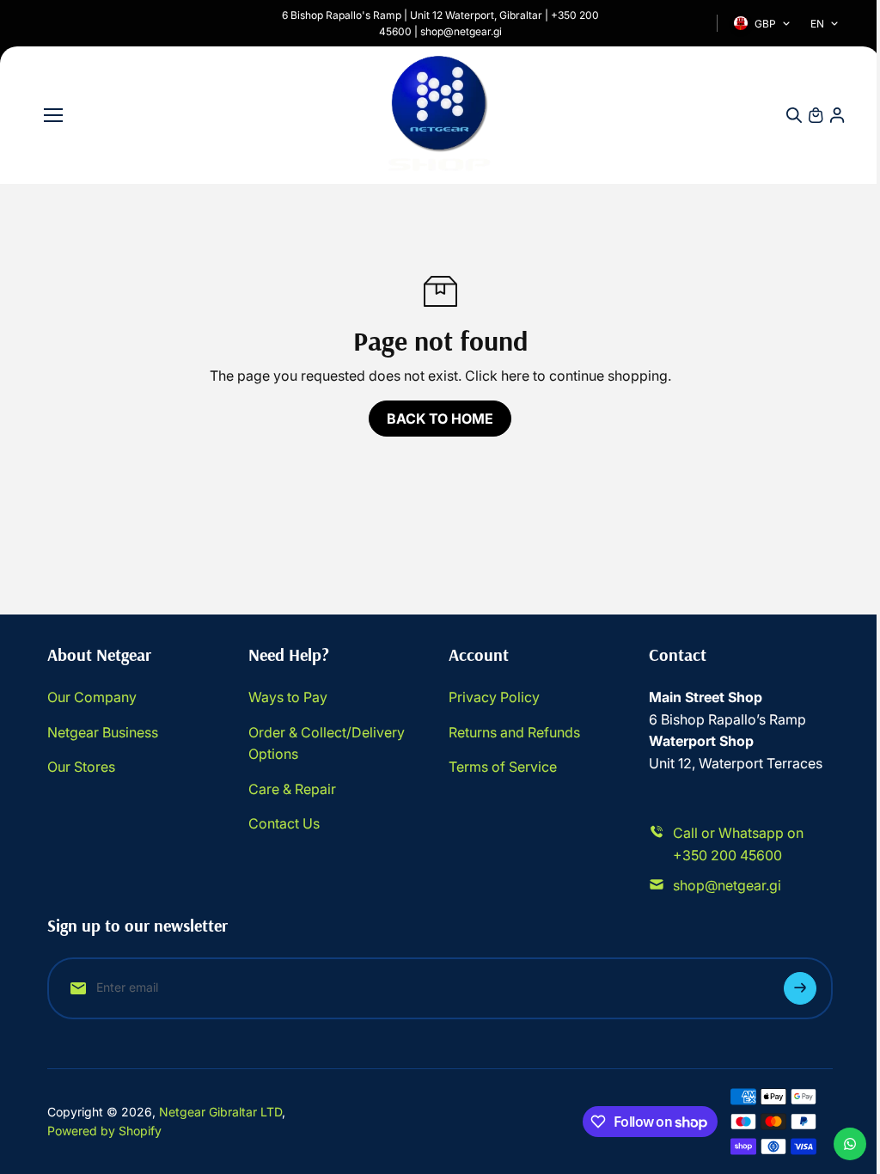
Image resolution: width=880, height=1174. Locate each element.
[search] (794, 115)
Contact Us (284, 823)
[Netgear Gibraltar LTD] (440, 115)
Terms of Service (503, 766)
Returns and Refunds (514, 732)
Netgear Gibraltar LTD (220, 1111)
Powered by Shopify (104, 1130)
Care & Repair (292, 789)
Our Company (92, 697)
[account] (837, 115)
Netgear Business (102, 732)
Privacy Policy (494, 697)
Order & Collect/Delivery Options (326, 743)
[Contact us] (850, 1144)
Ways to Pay (287, 697)
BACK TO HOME (440, 418)
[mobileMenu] (53, 115)
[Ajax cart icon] (815, 115)
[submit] (800, 988)
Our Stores (81, 766)
